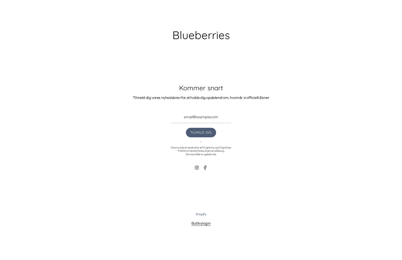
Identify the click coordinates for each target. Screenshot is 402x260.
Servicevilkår (193, 154)
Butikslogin (201, 223)
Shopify (201, 214)
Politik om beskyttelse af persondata (199, 150)
